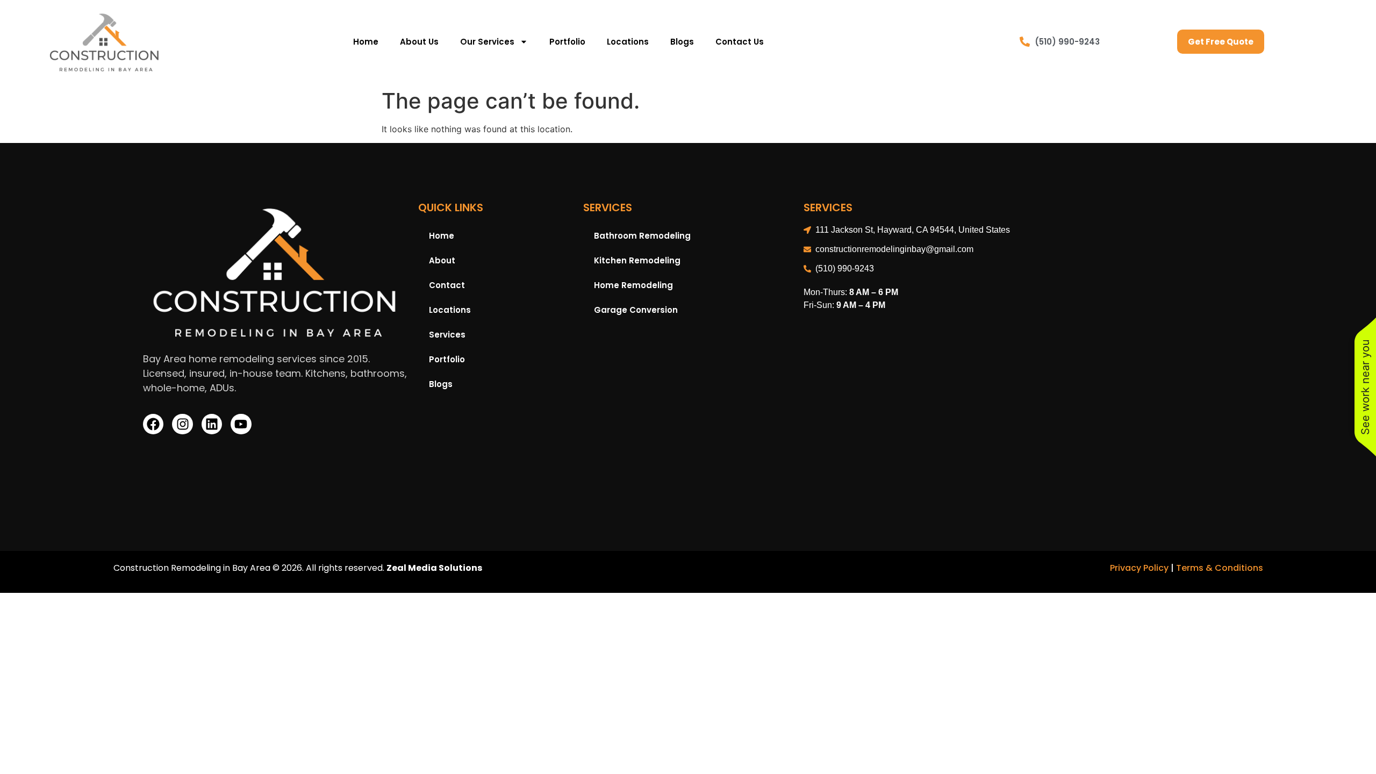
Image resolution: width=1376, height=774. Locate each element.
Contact (447, 285)
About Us (419, 41)
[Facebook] (153, 424)
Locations (628, 41)
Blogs (682, 41)
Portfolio (567, 41)
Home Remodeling (633, 285)
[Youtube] (241, 424)
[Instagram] (182, 424)
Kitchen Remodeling (637, 260)
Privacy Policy (1139, 568)
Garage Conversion (636, 310)
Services (447, 334)
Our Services (487, 41)
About (442, 260)
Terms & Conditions (1219, 568)
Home (365, 41)
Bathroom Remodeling (642, 235)
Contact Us (739, 41)
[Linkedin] (212, 424)
